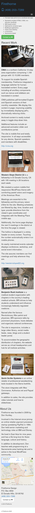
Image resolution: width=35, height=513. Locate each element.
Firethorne (8, 3)
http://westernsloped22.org (12, 263)
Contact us (7, 37)
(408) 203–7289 (14, 10)
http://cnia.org (7, 145)
